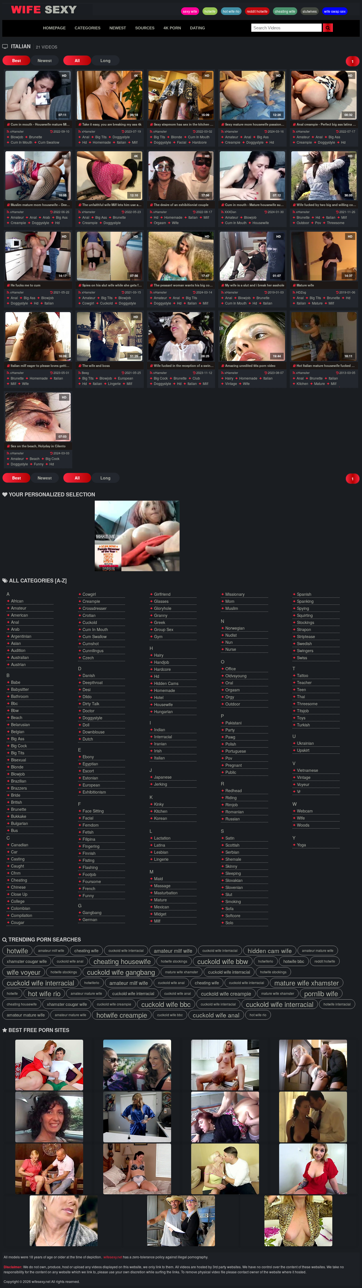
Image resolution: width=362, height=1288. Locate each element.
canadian (19, 844)
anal (85, 136)
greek (159, 622)
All (77, 60)
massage (162, 885)
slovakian (234, 880)
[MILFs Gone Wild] (137, 1117)
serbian (232, 852)
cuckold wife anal (70, 961)
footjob (89, 874)
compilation (21, 915)
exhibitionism (94, 792)
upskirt (303, 750)
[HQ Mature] (181, 1220)
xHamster (17, 131)
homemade (102, 142)
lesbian (161, 852)
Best (16, 60)
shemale (233, 859)
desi (86, 689)
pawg (230, 737)
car (14, 852)
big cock (161, 378)
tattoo (302, 675)
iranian (160, 743)
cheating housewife (122, 961)
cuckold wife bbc (166, 1004)
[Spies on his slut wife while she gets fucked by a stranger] (109, 256)
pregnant (233, 765)
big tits (101, 136)
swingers (305, 650)
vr (299, 791)
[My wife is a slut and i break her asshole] (252, 256)
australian (20, 657)
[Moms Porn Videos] (49, 1117)
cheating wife (285, 11)
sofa (229, 908)
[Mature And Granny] (225, 1169)
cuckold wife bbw (222, 961)
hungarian (163, 711)
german (90, 919)
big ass (263, 136)
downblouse (94, 732)
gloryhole (162, 608)
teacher (304, 682)
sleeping (233, 873)
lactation (162, 838)
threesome (335, 222)
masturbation (166, 892)
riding (231, 797)
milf (134, 142)
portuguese (235, 751)
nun (229, 642)
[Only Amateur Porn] (137, 1065)
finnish (89, 853)
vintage (231, 383)
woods (303, 825)
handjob (161, 662)
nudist (231, 635)
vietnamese (307, 770)
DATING (197, 28)
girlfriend (162, 594)
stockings (305, 622)
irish (158, 750)
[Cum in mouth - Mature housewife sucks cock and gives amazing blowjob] (252, 175)
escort (88, 771)
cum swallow (48, 142)
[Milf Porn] (313, 1117)
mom (229, 601)
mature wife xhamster (181, 971)
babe (15, 682)
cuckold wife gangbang (121, 972)
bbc (14, 703)
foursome (92, 881)
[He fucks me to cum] (38, 256)
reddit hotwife (257, 11)
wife (175, 222)
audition (18, 650)
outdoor (303, 222)
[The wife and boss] (109, 336)
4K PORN (172, 28)
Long (105, 60)
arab (46, 217)
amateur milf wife (51, 950)
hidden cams (166, 683)
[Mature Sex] (49, 1169)
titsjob (303, 710)
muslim (231, 608)
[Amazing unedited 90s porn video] (252, 336)
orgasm (160, 222)
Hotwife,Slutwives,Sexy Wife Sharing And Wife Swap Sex (47, 9)
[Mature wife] (324, 256)
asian (16, 643)
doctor (88, 710)
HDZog (301, 292)
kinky (159, 804)
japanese (163, 777)
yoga (301, 844)
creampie (232, 142)
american (19, 615)
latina (159, 845)
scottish (232, 845)
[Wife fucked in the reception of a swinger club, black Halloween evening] (181, 336)
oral (229, 682)
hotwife (210, 11)
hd (84, 142)
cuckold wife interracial (126, 950)
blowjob (17, 136)
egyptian (90, 763)
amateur (231, 136)
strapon (304, 629)
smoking (233, 901)
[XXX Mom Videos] (298, 1220)
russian (232, 819)
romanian (234, 811)
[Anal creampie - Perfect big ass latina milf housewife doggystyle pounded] (324, 95)
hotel (158, 697)
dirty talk (91, 703)
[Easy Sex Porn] (225, 1065)
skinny (231, 866)
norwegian (235, 628)
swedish (304, 643)
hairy (229, 378)
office (230, 668)
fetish (88, 832)
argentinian (21, 636)
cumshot (91, 643)
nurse (230, 649)
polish (230, 744)
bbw (15, 710)
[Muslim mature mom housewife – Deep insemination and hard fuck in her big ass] (38, 175)
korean (160, 818)
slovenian (234, 887)
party (230, 730)
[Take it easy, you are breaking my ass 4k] (109, 95)
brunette (35, 136)
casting (18, 859)
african (17, 601)
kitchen (302, 383)
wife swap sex (335, 11)
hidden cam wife (270, 950)
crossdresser (95, 608)
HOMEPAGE (54, 28)
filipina (89, 839)
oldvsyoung (236, 675)
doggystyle (121, 136)
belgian (17, 731)
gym (158, 636)
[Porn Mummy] (313, 1065)
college (18, 901)
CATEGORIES (87, 28)
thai (301, 696)
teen (301, 689)
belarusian (20, 724)
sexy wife (190, 11)
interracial (163, 736)
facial (181, 142)
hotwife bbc (293, 961)
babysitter (20, 689)
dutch (88, 739)
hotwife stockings (174, 961)
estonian (90, 778)
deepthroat (93, 682)
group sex (163, 629)
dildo (87, 696)
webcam (305, 811)
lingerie (114, 383)
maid (158, 878)
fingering (91, 846)
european (125, 378)
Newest (45, 60)
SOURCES (144, 28)
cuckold (106, 303)
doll (86, 725)
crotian (89, 615)
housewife (261, 222)
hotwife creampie (121, 1015)
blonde (176, 136)
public (230, 772)
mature (317, 303)
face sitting (93, 811)
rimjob (231, 804)
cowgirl (88, 303)
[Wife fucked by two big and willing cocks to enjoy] (324, 175)
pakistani (233, 723)
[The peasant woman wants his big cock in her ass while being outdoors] (181, 256)
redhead (233, 790)
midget (160, 914)
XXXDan (230, 211)
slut (228, 894)
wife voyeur (23, 972)
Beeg (85, 372)
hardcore (199, 142)
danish (89, 675)
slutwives (310, 11)
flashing (90, 867)
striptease (306, 636)
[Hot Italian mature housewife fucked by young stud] (324, 336)
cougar (17, 922)
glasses (161, 601)
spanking (305, 601)
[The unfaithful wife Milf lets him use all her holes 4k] (109, 175)
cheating (19, 880)
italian (121, 142)
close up (19, 894)
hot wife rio (231, 11)
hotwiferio (265, 961)
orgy (229, 697)
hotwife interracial (337, 1004)
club (196, 378)
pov (318, 222)
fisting (88, 860)
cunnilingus (93, 650)
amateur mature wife (317, 950)
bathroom (20, 696)
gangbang (92, 912)
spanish (304, 594)
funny (39, 463)
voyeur (303, 784)
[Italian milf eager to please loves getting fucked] (38, 336)
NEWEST (117, 28)
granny (160, 615)
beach (35, 458)
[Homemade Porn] (225, 1117)
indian (159, 729)
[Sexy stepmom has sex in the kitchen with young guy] (181, 95)
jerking (160, 784)
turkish (303, 725)
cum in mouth (21, 142)
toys (301, 717)
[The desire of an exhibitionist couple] (181, 175)
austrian (18, 664)
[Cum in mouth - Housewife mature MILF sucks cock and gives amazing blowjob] (38, 95)
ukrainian (305, 743)
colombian (20, 908)
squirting (305, 615)
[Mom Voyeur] (137, 1169)
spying (303, 608)
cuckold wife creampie (226, 993)
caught (17, 866)
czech (88, 657)
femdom (91, 825)
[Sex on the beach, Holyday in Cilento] (38, 417)
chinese (18, 887)
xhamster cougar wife (27, 961)
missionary (235, 594)
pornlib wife (321, 993)
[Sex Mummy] (64, 1220)
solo (229, 922)
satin (229, 838)
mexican (161, 907)
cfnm (16, 873)
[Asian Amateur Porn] (313, 1169)
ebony (88, 756)
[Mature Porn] (49, 1065)
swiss (302, 657)
